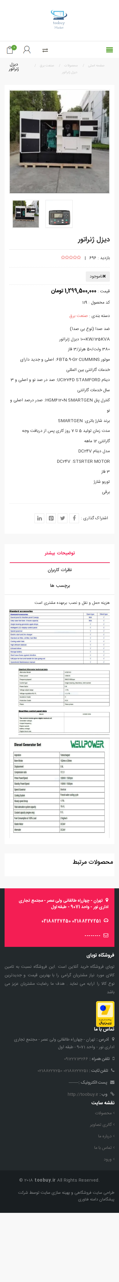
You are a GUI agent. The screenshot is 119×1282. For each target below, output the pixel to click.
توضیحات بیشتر (60, 553)
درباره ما (105, 1136)
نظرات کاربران (60, 570)
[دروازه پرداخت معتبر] (105, 1014)
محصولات (103, 1113)
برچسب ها (60, 586)
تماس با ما (103, 1148)
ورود (108, 1159)
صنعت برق (78, 316)
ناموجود (96, 276)
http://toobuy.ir (83, 1094)
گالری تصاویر (101, 1125)
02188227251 (86, 921)
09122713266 (76, 1059)
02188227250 (56, 921)
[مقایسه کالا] (45, 50)
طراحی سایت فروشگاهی (94, 1192)
